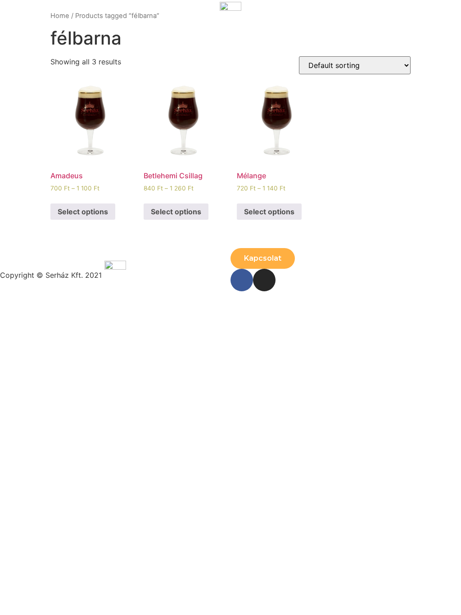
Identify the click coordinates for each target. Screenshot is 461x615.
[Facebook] (241, 280)
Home (59, 16)
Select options (83, 211)
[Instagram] (264, 280)
